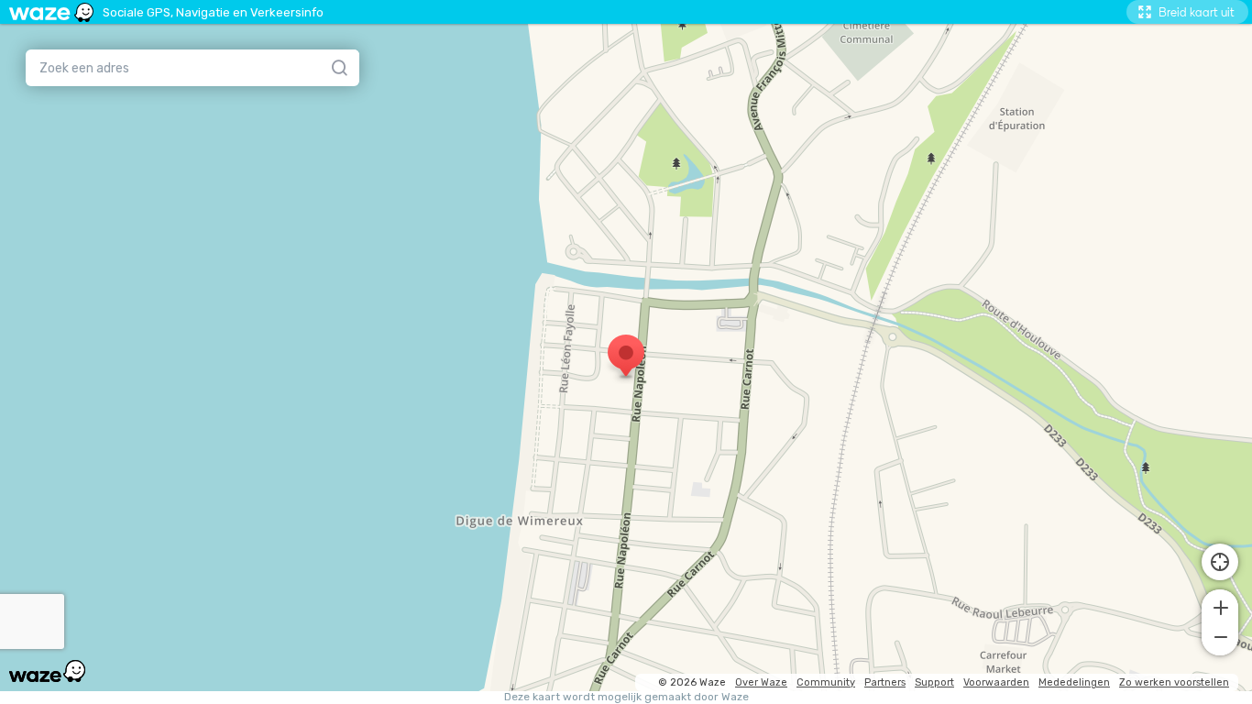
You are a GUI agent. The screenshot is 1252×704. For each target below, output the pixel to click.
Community (825, 682)
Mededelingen (1074, 682)
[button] (1220, 605)
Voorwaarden (996, 682)
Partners (885, 682)
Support (934, 682)
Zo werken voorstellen (1174, 682)
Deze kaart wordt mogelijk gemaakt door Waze (626, 697)
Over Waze (761, 682)
